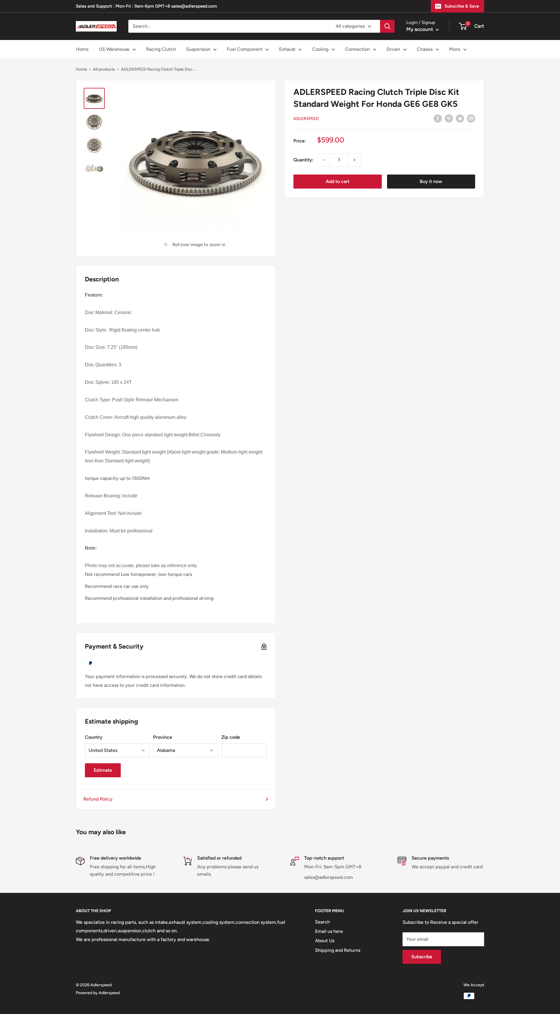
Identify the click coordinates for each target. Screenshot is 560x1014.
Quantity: (303, 160)
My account (420, 29)
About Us (324, 940)
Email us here (329, 931)
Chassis (425, 49)
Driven (393, 49)
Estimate (103, 770)
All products (104, 69)
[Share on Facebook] (438, 118)
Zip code (230, 737)
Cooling (320, 49)
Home (82, 49)
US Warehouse (114, 49)
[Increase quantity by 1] (354, 160)
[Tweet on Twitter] (460, 118)
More (454, 49)
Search (322, 922)
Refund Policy (98, 799)
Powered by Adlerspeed (98, 992)
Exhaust (287, 49)
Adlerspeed (306, 118)
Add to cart (337, 181)
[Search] (387, 26)
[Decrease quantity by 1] (323, 160)
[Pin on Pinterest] (449, 118)
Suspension (198, 49)
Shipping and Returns (337, 950)
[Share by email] (471, 118)
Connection (357, 49)
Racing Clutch (161, 49)
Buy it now (431, 181)
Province (162, 737)
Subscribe (421, 956)
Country (93, 737)
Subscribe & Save (461, 6)
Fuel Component (244, 49)
